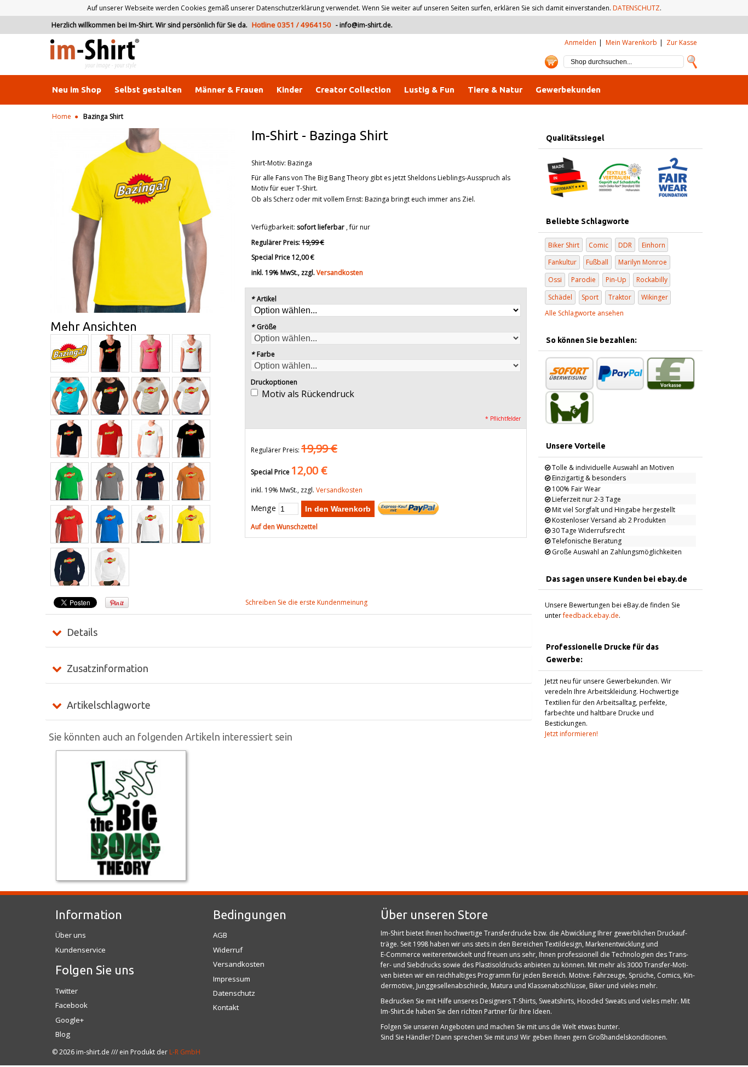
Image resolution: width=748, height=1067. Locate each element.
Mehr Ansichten (93, 326)
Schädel (560, 297)
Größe (264, 326)
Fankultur (562, 262)
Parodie (583, 279)
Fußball (597, 262)
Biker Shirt (563, 245)
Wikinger (654, 297)
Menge (263, 508)
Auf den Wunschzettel (284, 526)
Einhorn (653, 245)
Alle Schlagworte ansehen (584, 313)
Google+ (69, 1020)
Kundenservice (80, 950)
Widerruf (228, 950)
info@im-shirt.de (365, 25)
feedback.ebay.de (591, 615)
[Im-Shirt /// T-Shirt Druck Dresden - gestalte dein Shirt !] (94, 54)
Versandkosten (340, 272)
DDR (625, 245)
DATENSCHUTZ (636, 8)
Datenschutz (234, 993)
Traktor (619, 297)
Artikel (264, 298)
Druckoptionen (274, 382)
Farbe (263, 354)
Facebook (71, 1005)
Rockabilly (652, 279)
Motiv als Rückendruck (308, 394)
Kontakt (226, 1007)
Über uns (70, 935)
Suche (692, 61)
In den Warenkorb (338, 508)
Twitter (66, 991)
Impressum (231, 979)
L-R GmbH (184, 1052)
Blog (62, 1034)
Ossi (555, 279)
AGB (220, 935)
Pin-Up (616, 279)
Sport (590, 297)
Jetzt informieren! (571, 733)
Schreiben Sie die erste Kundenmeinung (306, 602)
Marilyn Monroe (642, 262)
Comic (598, 245)
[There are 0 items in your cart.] (551, 61)
